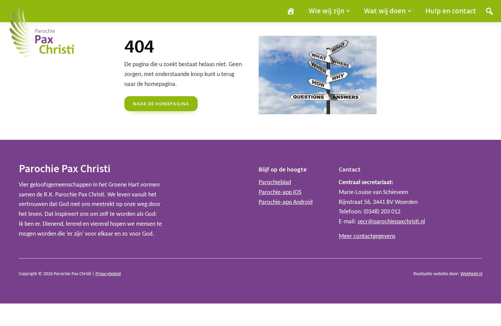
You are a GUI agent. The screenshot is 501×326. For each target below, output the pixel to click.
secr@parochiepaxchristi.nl (391, 222)
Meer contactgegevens (367, 236)
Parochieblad (275, 182)
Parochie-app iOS (280, 192)
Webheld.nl (471, 274)
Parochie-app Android (286, 202)
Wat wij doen (385, 10)
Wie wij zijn (326, 10)
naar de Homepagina (161, 104)
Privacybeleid (108, 274)
